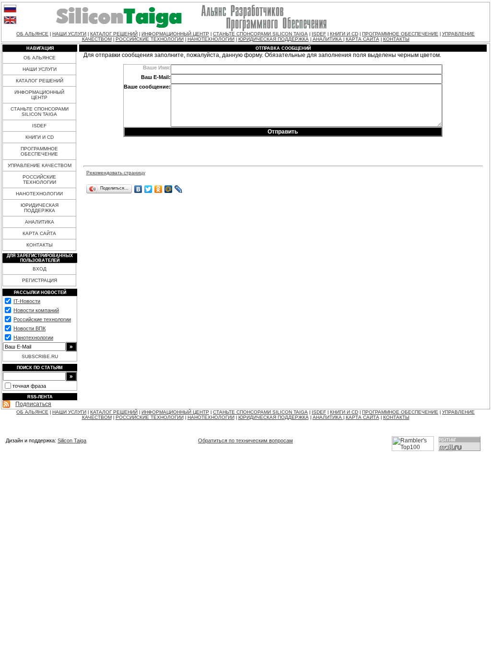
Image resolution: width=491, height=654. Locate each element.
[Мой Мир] (169, 189)
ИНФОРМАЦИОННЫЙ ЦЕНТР (175, 33)
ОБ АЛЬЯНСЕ (32, 33)
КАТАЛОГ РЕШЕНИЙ (114, 33)
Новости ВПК (29, 328)
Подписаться (33, 404)
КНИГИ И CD (344, 33)
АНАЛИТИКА (328, 39)
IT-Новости (26, 301)
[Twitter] (148, 189)
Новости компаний (36, 310)
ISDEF (319, 33)
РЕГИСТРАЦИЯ (39, 280)
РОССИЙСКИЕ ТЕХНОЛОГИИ (150, 39)
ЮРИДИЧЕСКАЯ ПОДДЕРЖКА (273, 39)
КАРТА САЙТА (362, 39)
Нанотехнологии (33, 337)
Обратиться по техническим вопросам (245, 440)
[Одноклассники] (158, 189)
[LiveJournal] (179, 189)
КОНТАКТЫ (396, 39)
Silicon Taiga (72, 440)
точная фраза (29, 386)
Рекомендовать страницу (115, 172)
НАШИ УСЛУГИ (69, 33)
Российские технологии (42, 319)
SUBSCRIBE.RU (40, 356)
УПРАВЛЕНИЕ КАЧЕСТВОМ (39, 165)
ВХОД (40, 268)
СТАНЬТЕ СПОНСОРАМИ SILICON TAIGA (260, 33)
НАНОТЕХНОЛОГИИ (210, 39)
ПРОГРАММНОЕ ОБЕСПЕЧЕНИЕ (400, 33)
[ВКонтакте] (138, 189)
